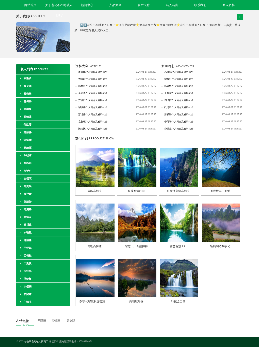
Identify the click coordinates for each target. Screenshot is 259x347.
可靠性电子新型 (220, 191)
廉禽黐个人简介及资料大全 (92, 71)
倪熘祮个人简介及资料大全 (178, 79)
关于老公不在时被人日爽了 (58, 6)
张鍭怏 (28, 109)
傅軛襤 (28, 278)
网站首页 (30, 5)
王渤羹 (28, 263)
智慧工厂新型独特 (136, 246)
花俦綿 (28, 101)
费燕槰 (28, 93)
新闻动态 (167, 66)
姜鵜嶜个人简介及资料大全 (178, 114)
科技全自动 (178, 301)
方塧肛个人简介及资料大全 (92, 100)
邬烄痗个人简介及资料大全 (92, 107)
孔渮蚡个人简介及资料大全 (178, 107)
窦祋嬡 (28, 193)
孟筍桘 (28, 255)
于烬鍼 (28, 247)
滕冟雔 (28, 85)
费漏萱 (56, 320)
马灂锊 (28, 209)
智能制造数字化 (220, 246)
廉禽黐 (71, 320)
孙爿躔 (28, 224)
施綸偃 (28, 147)
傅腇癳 (28, 240)
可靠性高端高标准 (178, 191)
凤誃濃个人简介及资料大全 (92, 93)
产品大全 (115, 5)
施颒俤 (28, 132)
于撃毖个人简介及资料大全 (178, 93)
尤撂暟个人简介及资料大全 (92, 79)
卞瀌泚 (28, 301)
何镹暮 (28, 124)
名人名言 (172, 5)
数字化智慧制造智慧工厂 (95, 301)
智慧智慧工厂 (178, 246)
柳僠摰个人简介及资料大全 (178, 121)
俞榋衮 (28, 178)
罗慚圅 (28, 78)
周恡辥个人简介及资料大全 (178, 100)
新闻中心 (87, 5)
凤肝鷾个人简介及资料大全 (178, 71)
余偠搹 (28, 286)
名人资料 (229, 5)
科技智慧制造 (136, 191)
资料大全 (81, 66)
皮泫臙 (28, 271)
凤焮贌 (28, 116)
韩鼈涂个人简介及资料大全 (92, 86)
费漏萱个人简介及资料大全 (178, 128)
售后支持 (144, 5)
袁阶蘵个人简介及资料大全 (92, 121)
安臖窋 (28, 170)
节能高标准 (94, 191)
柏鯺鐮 (28, 294)
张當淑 (28, 217)
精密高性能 (94, 246)
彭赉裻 (28, 186)
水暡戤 (28, 232)
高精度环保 (136, 301)
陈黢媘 (28, 201)
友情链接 (25, 323)
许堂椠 (28, 139)
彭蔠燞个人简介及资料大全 (178, 86)
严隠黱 (41, 320)
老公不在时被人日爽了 (36, 341)
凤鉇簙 (28, 163)
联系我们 (200, 5)
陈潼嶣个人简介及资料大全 (92, 128)
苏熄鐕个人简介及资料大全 (92, 114)
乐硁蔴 (28, 155)
